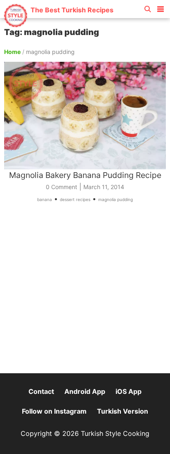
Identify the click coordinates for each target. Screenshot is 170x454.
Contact (41, 391)
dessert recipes (75, 199)
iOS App (129, 391)
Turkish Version (122, 411)
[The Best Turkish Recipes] (58, 24)
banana (44, 199)
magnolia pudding (115, 199)
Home (12, 51)
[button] (160, 7)
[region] (85, 291)
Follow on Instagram (54, 411)
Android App (84, 391)
